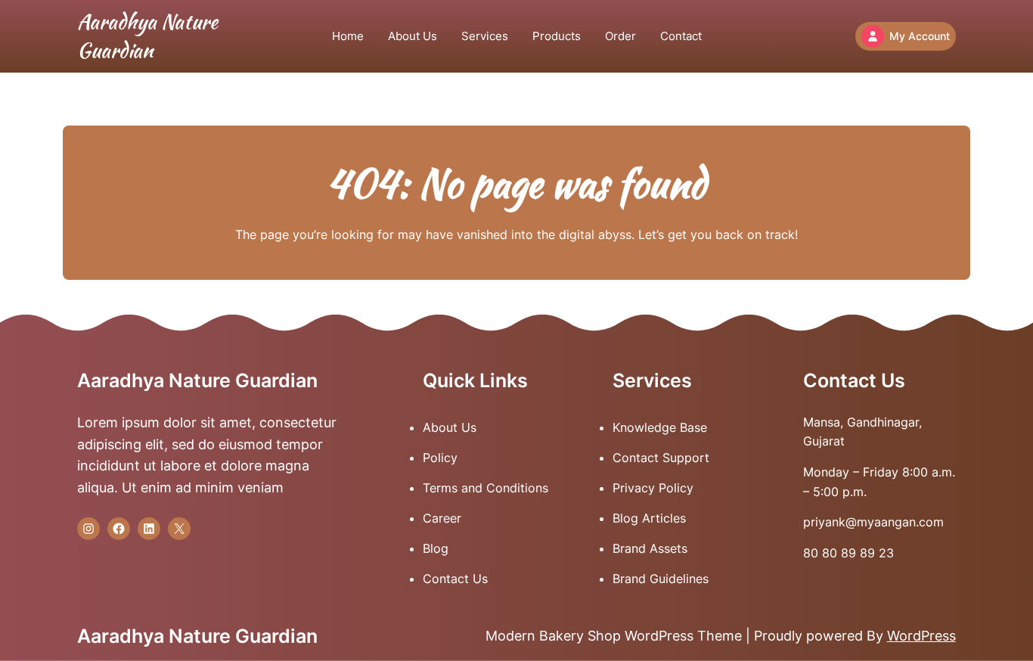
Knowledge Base (660, 427)
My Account (919, 35)
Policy (440, 457)
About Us (449, 427)
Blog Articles (649, 518)
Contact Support (661, 457)
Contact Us (455, 578)
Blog (435, 548)
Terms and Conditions (485, 487)
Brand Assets (650, 548)
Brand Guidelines (661, 578)
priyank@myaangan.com (873, 521)
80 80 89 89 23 (848, 552)
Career (442, 518)
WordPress (921, 636)
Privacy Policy (653, 487)
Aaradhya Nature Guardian (147, 36)
